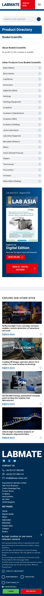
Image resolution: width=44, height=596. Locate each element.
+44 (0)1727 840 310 (15, 474)
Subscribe (6, 520)
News (4, 517)
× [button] (41, 535)
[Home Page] (11, 4)
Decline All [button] (31, 591)
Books (5, 531)
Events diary (7, 526)
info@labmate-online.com (16, 478)
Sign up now (25, 4)
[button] (22, 587)
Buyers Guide (8, 514)
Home (4, 511)
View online (14, 257)
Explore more (8, 334)
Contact (5, 529)
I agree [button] (11, 591)
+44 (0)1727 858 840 (15, 470)
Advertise (6, 523)
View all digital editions (20, 268)
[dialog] (22, 564)
